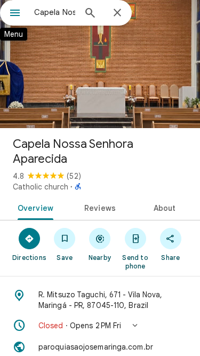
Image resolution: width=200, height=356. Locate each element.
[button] (100, 325)
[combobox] (54, 12)
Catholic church (40, 187)
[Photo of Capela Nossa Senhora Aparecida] (100, 64)
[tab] (34, 207)
